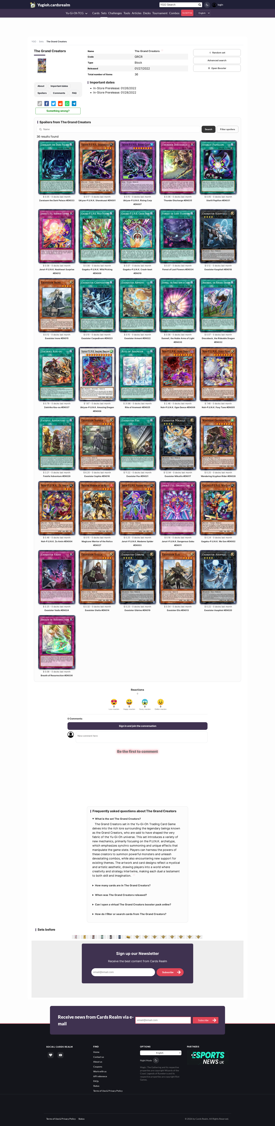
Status (96, 1085)
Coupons (97, 1066)
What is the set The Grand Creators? (118, 818)
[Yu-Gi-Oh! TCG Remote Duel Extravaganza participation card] (190, 936)
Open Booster (218, 68)
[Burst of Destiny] (93, 936)
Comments (59, 93)
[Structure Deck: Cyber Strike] (111, 936)
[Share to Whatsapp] (67, 103)
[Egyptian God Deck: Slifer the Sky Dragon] (155, 936)
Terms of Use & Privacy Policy (108, 1090)
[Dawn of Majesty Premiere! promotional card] (137, 936)
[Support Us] (51, 1055)
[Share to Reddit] (60, 103)
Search (208, 129)
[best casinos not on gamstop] (208, 1057)
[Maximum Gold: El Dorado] (85, 936)
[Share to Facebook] (46, 103)
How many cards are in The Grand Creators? (123, 885)
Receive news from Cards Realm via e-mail (96, 1020)
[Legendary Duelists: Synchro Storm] (102, 936)
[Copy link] (40, 103)
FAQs (96, 1081)
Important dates (59, 86)
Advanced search (217, 60)
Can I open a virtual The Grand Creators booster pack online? (133, 904)
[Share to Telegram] (74, 103)
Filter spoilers (227, 129)
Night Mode (146, 1060)
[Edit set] (161, 51)
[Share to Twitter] (53, 103)
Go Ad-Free (187, 13)
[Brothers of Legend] (76, 936)
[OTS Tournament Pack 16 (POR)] (172, 936)
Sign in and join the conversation (137, 725)
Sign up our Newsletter (137, 953)
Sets (41, 41)
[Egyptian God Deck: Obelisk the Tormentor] (163, 936)
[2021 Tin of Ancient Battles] (128, 936)
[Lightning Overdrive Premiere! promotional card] (181, 936)
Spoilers (42, 93)
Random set (218, 52)
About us (97, 1061)
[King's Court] (146, 936)
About (41, 86)
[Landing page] (33, 5)
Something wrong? (58, 111)
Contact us (98, 1056)
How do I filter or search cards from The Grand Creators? (130, 913)
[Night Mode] (207, 5)
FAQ (74, 93)
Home (96, 1051)
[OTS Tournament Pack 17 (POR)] (120, 936)
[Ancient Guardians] (198, 936)
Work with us (99, 1071)
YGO (34, 41)
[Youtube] (60, 1055)
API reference (100, 1076)
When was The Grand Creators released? (121, 894)
